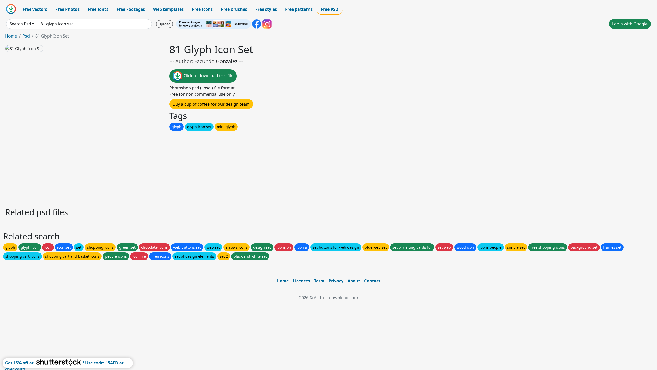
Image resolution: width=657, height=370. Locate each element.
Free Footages (131, 9)
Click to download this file (207, 75)
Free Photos (67, 9)
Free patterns (299, 9)
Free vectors (35, 9)
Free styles (266, 9)
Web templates (168, 9)
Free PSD (330, 9)
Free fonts (98, 9)
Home (11, 36)
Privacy (335, 281)
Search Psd (20, 24)
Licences (301, 281)
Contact (372, 281)
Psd (26, 36)
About (353, 281)
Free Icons (202, 9)
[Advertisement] (159, 168)
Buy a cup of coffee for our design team (211, 104)
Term (319, 281)
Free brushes (234, 9)
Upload (164, 24)
